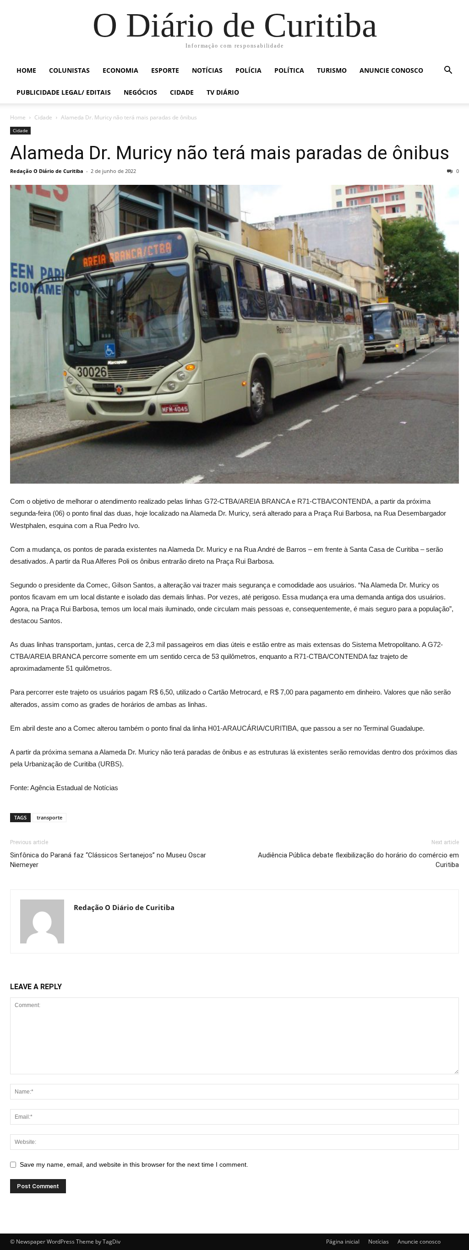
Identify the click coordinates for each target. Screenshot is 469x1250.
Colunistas (69, 70)
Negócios (140, 92)
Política (289, 70)
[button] (448, 71)
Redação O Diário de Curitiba (46, 170)
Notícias (207, 70)
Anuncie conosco (391, 70)
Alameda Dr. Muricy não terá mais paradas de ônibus (229, 153)
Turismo (332, 70)
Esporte (165, 70)
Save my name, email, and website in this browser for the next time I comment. (134, 1164)
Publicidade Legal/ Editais (63, 92)
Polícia (248, 70)
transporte (49, 817)
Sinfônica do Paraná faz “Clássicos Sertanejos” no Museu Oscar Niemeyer (108, 860)
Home (26, 70)
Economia (120, 70)
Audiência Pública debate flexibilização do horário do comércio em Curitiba (358, 860)
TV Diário (223, 92)
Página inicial (343, 1241)
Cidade (182, 92)
